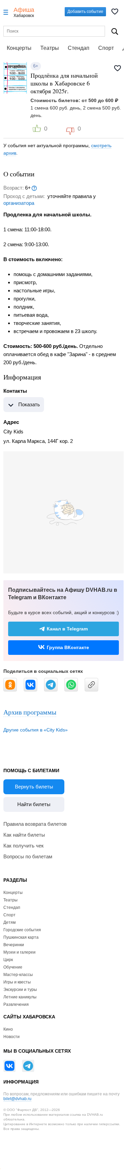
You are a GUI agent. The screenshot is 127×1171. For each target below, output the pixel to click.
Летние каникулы (20, 997)
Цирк (8, 959)
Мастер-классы (18, 974)
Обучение (12, 967)
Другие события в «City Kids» (35, 730)
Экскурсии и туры (20, 989)
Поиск (115, 31)
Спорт (106, 48)
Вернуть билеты (34, 786)
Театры (49, 48)
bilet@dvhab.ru (17, 1098)
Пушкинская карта (21, 937)
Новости (11, 1036)
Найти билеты (33, 804)
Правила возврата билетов (35, 824)
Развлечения (16, 1004)
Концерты (19, 48)
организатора (18, 203)
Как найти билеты (24, 835)
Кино (8, 1029)
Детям (9, 922)
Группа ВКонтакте (68, 647)
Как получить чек (23, 845)
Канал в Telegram (67, 628)
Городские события (22, 930)
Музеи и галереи (19, 952)
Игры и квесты (17, 982)
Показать (29, 404)
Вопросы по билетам (27, 856)
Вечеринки (13, 944)
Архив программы (29, 712)
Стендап (78, 48)
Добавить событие (85, 11)
